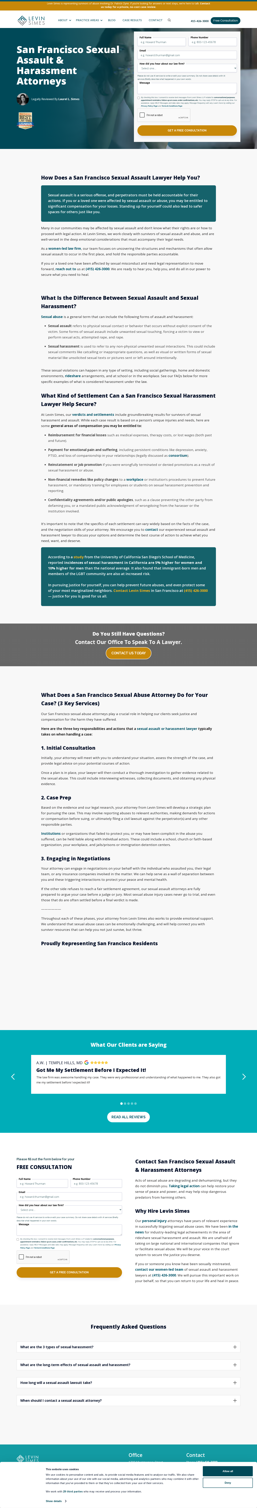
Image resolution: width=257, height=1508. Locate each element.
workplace (134, 479)
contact (151, 529)
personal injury (154, 1221)
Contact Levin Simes (131, 590)
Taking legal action (184, 1186)
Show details (54, 1501)
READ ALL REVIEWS (128, 1117)
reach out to (66, 269)
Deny (228, 1482)
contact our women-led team (159, 1269)
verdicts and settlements (93, 414)
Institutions (51, 833)
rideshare (73, 376)
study (79, 557)
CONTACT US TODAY (128, 653)
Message (145, 83)
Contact (156, 20)
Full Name (145, 37)
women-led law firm (64, 248)
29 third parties (73, 1491)
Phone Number (199, 37)
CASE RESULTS (132, 20)
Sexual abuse (52, 316)
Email (143, 50)
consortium (178, 455)
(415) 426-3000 (97, 269)
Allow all (228, 1471)
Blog (112, 20)
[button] (64, 20)
